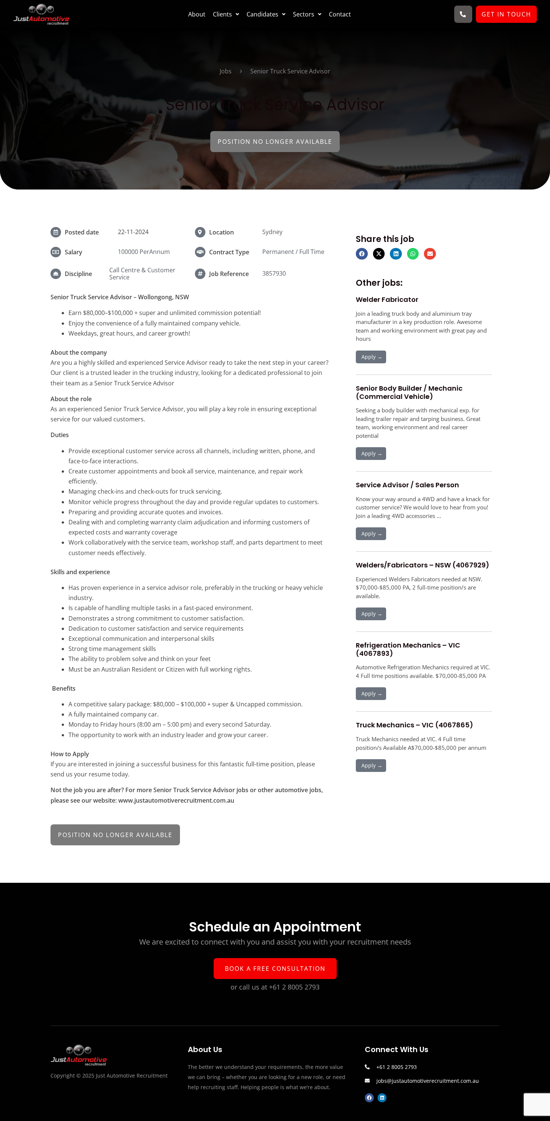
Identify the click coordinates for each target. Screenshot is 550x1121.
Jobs (226, 71)
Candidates (262, 14)
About (196, 14)
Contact (340, 14)
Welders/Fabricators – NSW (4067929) (422, 565)
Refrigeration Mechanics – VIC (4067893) (408, 649)
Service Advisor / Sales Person (407, 485)
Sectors (303, 14)
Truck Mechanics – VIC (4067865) (414, 725)
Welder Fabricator (387, 299)
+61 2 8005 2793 (294, 986)
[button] (226, 14)
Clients (222, 14)
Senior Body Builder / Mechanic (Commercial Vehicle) (409, 392)
